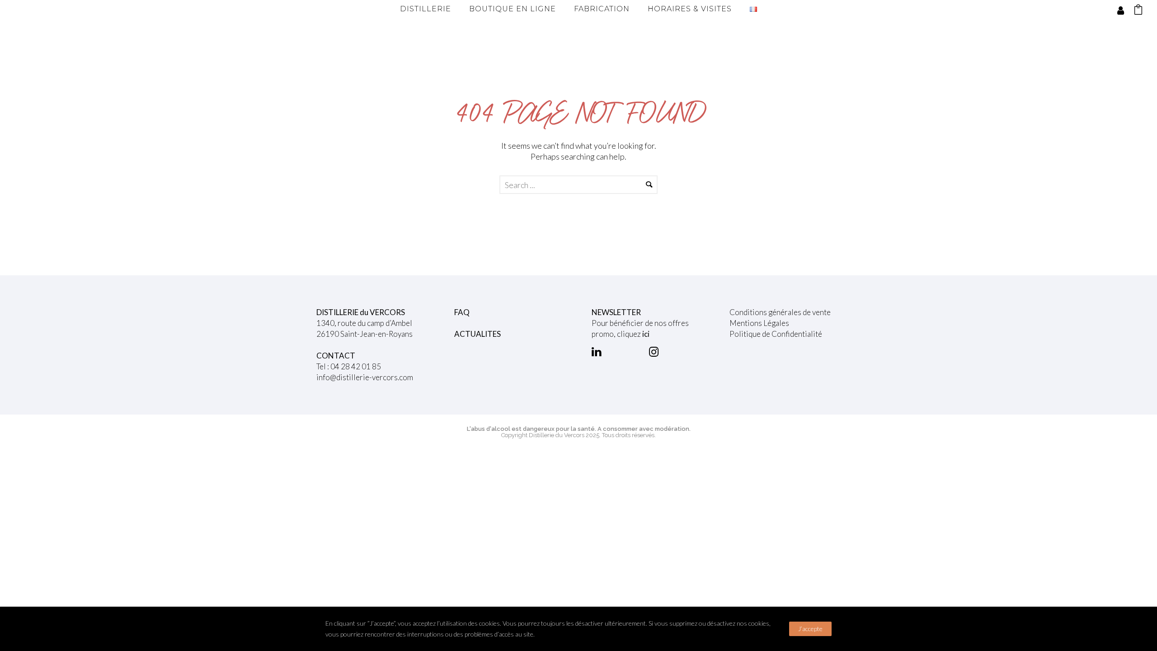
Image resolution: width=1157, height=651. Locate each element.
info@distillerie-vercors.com (364, 377)
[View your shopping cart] (1138, 11)
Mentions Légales (759, 323)
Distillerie (425, 9)
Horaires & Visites (690, 9)
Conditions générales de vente (780, 312)
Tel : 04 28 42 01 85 (348, 366)
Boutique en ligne (512, 9)
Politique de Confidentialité (775, 334)
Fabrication (602, 9)
